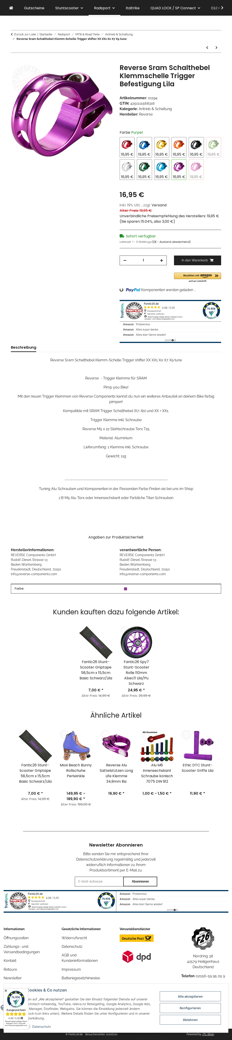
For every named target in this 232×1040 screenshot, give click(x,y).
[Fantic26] (11, 8)
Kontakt (10, 960)
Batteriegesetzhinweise (81, 978)
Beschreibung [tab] (23, 347)
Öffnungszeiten (16, 938)
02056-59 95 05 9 (210, 976)
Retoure (10, 969)
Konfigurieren (190, 1008)
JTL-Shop (208, 1034)
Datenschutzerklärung (94, 859)
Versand (159, 205)
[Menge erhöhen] (162, 260)
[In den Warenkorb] (14, 61)
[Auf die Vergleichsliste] (91, 72)
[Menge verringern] (125, 260)
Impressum (71, 969)
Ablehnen (190, 1020)
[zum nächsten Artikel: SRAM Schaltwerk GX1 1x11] (216, 48)
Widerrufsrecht (74, 938)
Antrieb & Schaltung (155, 109)
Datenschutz (41, 1026)
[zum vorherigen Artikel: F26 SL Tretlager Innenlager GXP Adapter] (207, 48)
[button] (219, 8)
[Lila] (125, 588)
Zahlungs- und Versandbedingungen (22, 949)
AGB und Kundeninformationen (80, 958)
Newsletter (13, 978)
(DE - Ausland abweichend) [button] (171, 242)
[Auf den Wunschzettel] (103, 72)
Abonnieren (140, 881)
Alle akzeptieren (190, 996)
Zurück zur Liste (25, 34)
